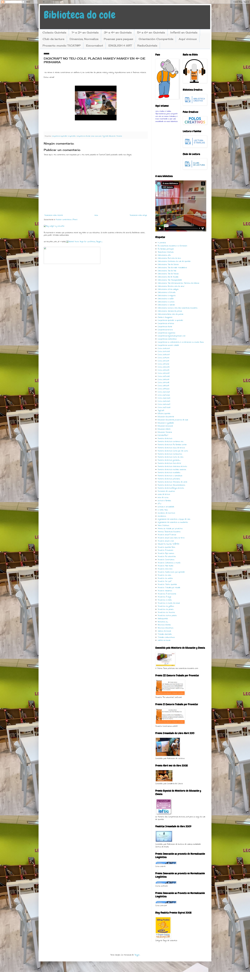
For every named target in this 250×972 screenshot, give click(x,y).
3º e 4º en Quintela (118, 32)
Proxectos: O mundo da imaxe (169, 603)
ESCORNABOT (163, 435)
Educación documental (166, 416)
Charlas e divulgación (165, 317)
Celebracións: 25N (164, 255)
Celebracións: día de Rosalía (168, 277)
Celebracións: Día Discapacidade (170, 280)
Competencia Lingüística (166, 333)
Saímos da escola (164, 631)
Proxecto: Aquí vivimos (166, 553)
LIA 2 (159, 503)
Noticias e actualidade (166, 506)
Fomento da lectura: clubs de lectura (171, 447)
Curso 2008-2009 (163, 354)
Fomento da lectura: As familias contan (172, 444)
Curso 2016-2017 (163, 379)
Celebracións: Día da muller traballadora (172, 267)
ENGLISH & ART (120, 45)
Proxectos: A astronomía (167, 594)
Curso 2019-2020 (163, 388)
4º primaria (162, 242)
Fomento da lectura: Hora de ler (169, 463)
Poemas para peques (118, 39)
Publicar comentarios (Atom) (66, 219)
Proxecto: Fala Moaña (165, 565)
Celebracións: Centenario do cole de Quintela (174, 261)
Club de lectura (53, 39)
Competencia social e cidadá (168, 345)
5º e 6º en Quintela (151, 32)
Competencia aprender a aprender (64, 136)
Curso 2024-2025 (164, 404)
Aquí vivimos (188, 39)
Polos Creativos (163, 525)
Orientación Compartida (156, 39)
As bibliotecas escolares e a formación (172, 246)
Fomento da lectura (165, 438)
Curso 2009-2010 (163, 357)
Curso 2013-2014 (163, 370)
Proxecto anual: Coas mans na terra (171, 538)
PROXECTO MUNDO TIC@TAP (168, 544)
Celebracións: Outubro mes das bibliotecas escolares (177, 308)
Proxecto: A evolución (165, 550)
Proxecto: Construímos (166, 559)
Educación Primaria (115, 136)
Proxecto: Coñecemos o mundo (169, 562)
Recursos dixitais (164, 624)
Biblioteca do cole (79, 15)
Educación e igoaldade (166, 423)
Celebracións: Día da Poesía (168, 273)
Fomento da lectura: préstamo (169, 479)
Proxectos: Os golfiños (166, 606)
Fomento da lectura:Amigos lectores (171, 488)
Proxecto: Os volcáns (165, 578)
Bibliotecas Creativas (166, 252)
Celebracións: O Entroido (167, 292)
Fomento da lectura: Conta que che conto (173, 451)
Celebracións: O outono (166, 302)
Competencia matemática (167, 339)
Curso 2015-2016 (164, 376)
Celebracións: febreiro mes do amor (171, 286)
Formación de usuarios (166, 491)
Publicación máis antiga (138, 215)
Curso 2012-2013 (163, 367)
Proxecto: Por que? (164, 581)
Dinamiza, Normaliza (84, 39)
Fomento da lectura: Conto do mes (170, 457)
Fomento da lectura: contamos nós (170, 441)
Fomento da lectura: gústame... (169, 460)
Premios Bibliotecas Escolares (169, 531)
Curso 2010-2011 (163, 361)
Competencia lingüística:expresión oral (171, 336)
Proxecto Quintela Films (166, 547)
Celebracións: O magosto (167, 295)
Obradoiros (162, 516)
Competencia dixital (83, 136)
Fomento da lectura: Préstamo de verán (172, 482)
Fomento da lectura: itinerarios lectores (172, 466)
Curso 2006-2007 (164, 348)
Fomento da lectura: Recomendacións (171, 485)
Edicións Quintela (164, 413)
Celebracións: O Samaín (166, 305)
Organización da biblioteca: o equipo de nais (174, 519)
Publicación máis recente (53, 215)
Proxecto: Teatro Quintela (167, 584)
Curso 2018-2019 (163, 385)
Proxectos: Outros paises (167, 615)
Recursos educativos (165, 628)
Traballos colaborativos (166, 637)
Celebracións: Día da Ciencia (168, 264)
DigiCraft (105, 136)
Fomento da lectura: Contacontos (170, 454)
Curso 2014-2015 (164, 373)
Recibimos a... (163, 621)
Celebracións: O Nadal (165, 298)
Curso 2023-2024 (164, 401)
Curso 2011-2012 (163, 364)
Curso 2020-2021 (96, 136)
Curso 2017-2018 (163, 382)
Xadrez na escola (164, 640)
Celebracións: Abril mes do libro (169, 258)
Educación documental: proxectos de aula (173, 420)
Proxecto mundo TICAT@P (62, 45)
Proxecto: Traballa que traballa (169, 587)
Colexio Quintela (54, 32)
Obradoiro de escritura (166, 513)
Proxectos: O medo (165, 600)
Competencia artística (166, 323)
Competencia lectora (165, 329)
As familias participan (166, 249)
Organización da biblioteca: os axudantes (173, 522)
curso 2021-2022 (164, 395)
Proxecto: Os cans (164, 575)
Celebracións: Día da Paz (167, 270)
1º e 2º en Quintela (85, 32)
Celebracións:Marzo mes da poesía (170, 314)
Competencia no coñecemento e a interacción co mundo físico (181, 342)
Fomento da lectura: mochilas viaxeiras (172, 469)
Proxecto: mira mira (165, 569)
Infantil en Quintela (183, 32)
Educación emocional (165, 426)
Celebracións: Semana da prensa (170, 311)
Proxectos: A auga (164, 597)
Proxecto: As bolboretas (167, 556)
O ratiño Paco (163, 510)
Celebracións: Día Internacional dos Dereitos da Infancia (178, 283)
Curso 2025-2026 (164, 407)
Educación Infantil (164, 429)
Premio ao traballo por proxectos (170, 528)
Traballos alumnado (165, 634)
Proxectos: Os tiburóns (166, 612)
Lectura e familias (164, 500)
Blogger (137, 955)
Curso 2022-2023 (164, 398)
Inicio (96, 215)
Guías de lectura (164, 494)
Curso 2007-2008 (164, 351)
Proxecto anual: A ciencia (167, 534)
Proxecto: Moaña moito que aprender (171, 572)
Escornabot (94, 45)
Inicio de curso (163, 497)
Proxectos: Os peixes (165, 609)
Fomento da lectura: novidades (169, 472)
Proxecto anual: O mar (166, 541)
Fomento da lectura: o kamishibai (170, 475)
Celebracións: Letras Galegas (168, 289)
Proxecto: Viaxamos (165, 590)
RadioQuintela (147, 45)
